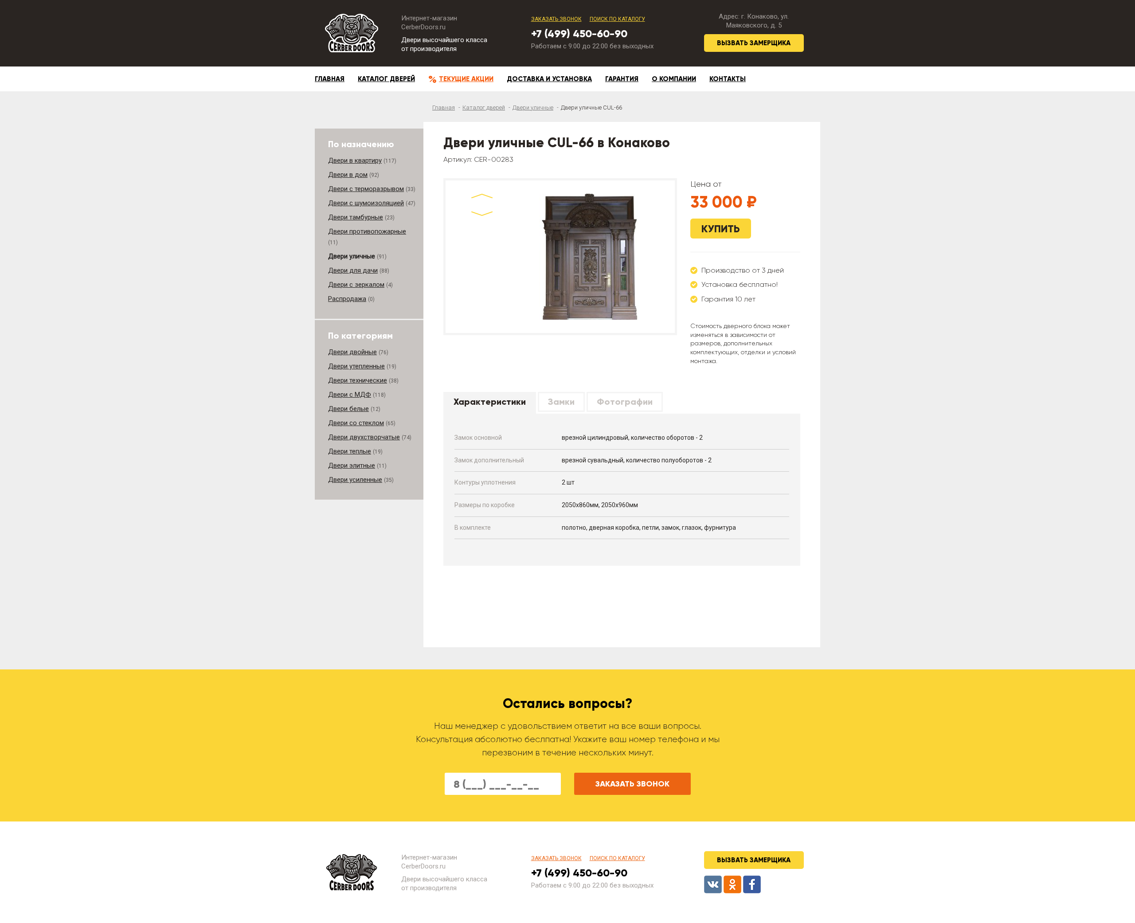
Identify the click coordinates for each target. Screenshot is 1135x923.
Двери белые (348, 409)
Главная (329, 79)
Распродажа (347, 299)
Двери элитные (351, 465)
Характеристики (490, 401)
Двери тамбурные (355, 217)
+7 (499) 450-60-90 (579, 33)
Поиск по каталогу (617, 19)
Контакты (727, 79)
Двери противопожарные (367, 231)
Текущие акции (466, 79)
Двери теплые (349, 451)
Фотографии (625, 401)
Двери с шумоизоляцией (366, 203)
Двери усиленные (355, 480)
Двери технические (357, 380)
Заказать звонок (556, 19)
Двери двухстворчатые (364, 437)
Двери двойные (352, 352)
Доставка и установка (549, 79)
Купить (720, 228)
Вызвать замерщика (754, 43)
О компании (674, 79)
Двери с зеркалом (356, 285)
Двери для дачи (353, 270)
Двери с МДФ (349, 395)
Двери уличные (533, 107)
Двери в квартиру (355, 160)
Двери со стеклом (356, 423)
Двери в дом (348, 175)
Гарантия (621, 79)
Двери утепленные (356, 366)
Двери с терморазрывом (366, 189)
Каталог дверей (386, 79)
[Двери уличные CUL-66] (590, 257)
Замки (561, 401)
